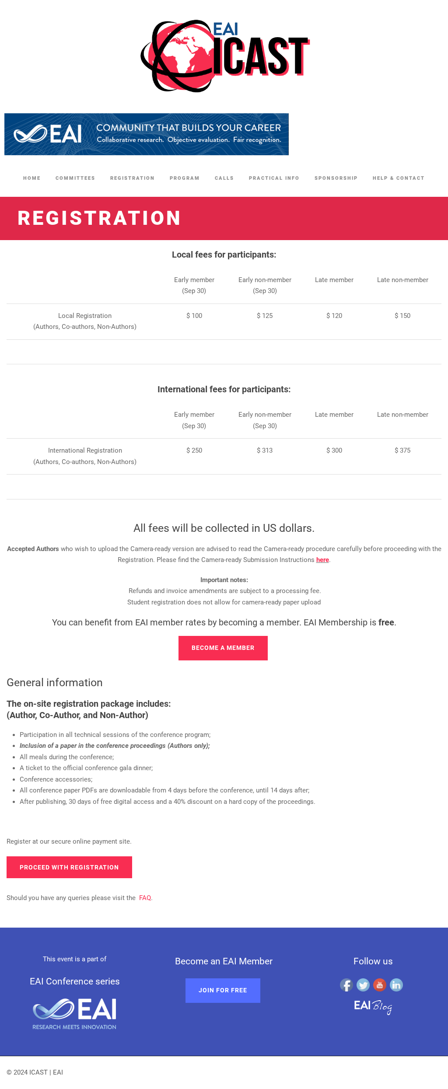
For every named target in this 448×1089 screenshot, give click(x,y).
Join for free (223, 990)
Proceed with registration (69, 867)
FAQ (145, 898)
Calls (224, 178)
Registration (132, 178)
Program (185, 178)
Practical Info (274, 178)
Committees (75, 178)
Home (32, 178)
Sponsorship (336, 178)
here (322, 560)
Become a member (223, 647)
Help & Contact (399, 178)
